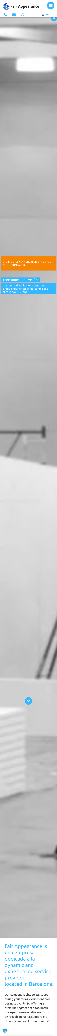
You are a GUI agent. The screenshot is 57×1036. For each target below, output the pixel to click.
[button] (5, 1031)
